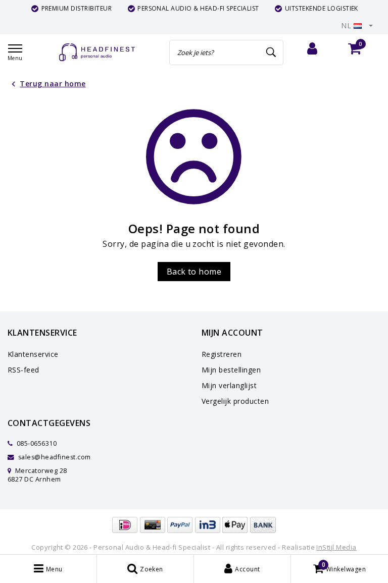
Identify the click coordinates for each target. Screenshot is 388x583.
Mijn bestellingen (231, 370)
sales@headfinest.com (54, 457)
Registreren (221, 354)
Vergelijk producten (235, 401)
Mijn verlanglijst (229, 385)
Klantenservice (33, 354)
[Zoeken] (271, 52)
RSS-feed (23, 370)
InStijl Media (336, 547)
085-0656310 (36, 443)
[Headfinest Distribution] (97, 52)
